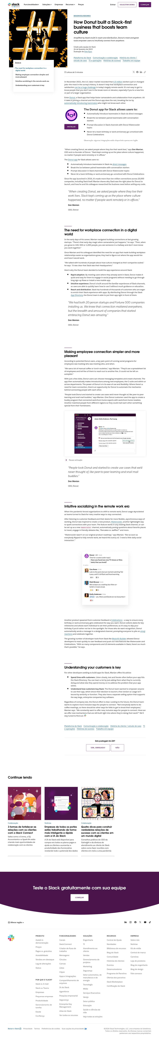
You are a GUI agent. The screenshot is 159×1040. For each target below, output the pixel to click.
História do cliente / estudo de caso (125, 726)
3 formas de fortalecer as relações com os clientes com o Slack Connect (22, 829)
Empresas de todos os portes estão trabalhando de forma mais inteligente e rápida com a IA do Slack (61, 831)
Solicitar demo (127, 5)
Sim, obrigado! (98, 748)
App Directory (77, 295)
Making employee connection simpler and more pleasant (32, 76)
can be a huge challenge (85, 87)
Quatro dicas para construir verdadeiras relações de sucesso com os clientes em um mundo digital (97, 831)
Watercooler (116, 522)
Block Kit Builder (119, 638)
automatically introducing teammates (80, 103)
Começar (145, 5)
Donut (72, 97)
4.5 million (117, 82)
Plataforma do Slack (82, 58)
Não (117, 748)
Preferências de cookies (51, 1029)
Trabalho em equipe (131, 60)
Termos (37, 1029)
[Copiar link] (145, 72)
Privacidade (27, 1029)
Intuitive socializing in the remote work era (32, 81)
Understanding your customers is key (29, 85)
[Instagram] (130, 922)
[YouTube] (145, 922)
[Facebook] (137, 72)
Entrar (113, 4)
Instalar (71, 127)
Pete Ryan (88, 51)
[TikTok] (150, 922)
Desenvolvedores (82, 16)
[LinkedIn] (141, 72)
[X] (140, 922)
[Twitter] (134, 72)
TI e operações (95, 60)
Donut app (73, 159)
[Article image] (24, 803)
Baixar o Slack (13, 1029)
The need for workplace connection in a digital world (30, 69)
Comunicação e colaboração (105, 58)
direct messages (119, 164)
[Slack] (14, 4)
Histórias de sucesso (112, 60)
